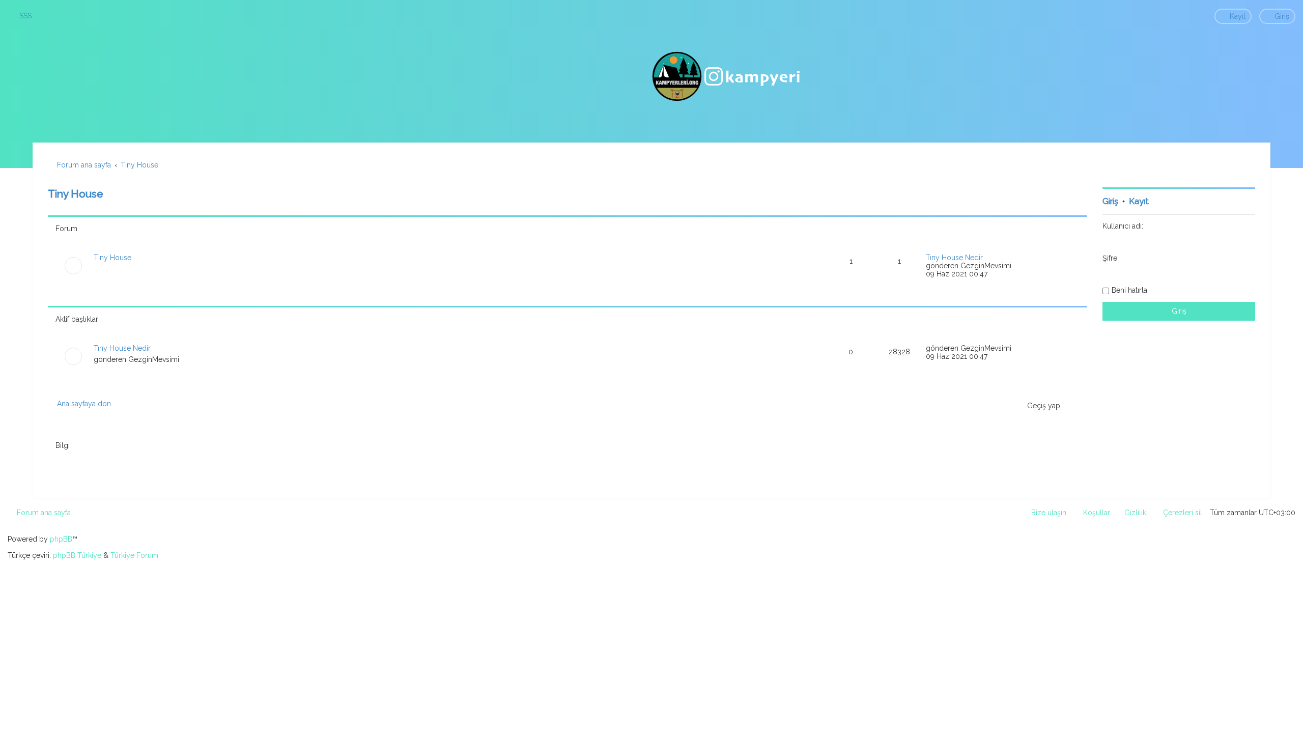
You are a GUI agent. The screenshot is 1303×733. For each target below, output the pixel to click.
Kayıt (1139, 201)
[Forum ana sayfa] (727, 76)
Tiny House (75, 193)
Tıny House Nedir (954, 257)
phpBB (61, 539)
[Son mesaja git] (1016, 348)
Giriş (1110, 201)
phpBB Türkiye (77, 555)
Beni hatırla (1129, 290)
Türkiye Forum (134, 555)
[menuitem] (21, 15)
